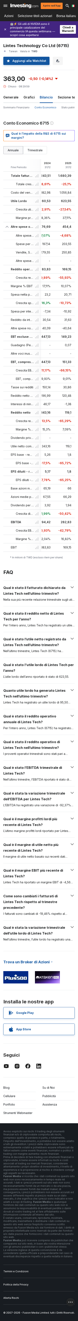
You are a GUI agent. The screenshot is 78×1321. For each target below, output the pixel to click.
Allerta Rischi (11, 1297)
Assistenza (49, 1104)
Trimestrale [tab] (35, 150)
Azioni (9, 16)
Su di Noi (48, 1087)
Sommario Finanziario (16, 107)
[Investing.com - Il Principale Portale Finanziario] (24, 5)
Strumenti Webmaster (17, 1113)
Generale (11, 97)
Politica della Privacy (15, 1284)
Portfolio (9, 1104)
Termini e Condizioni (15, 1271)
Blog (6, 1087)
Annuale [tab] (13, 150)
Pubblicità (49, 1096)
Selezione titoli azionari (35, 16)
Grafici (29, 97)
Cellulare (9, 1096)
